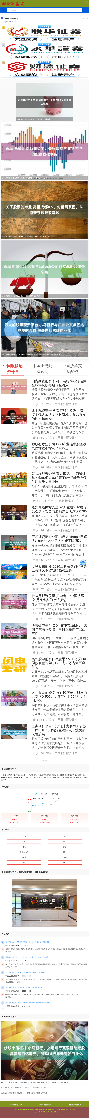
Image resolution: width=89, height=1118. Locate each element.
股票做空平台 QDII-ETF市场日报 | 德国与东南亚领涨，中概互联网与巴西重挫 (59, 629)
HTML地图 (71, 1109)
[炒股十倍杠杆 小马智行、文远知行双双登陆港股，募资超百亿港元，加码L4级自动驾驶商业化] (44, 1050)
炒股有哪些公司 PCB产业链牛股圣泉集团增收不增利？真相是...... (59, 445)
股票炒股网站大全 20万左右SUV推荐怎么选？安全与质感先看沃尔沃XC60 (59, 509)
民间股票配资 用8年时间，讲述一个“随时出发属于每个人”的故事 (24, 1093)
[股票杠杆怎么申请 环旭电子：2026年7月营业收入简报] (44, 102)
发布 (65, 836)
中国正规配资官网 (45, 1105)
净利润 (24, 857)
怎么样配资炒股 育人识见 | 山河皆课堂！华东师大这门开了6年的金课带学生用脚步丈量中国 (59, 477)
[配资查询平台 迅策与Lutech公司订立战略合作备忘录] (44, 269)
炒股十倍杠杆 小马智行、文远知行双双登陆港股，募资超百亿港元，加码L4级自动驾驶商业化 (34, 1082)
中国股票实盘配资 (75, 1105)
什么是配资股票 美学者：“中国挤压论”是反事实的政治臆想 (58, 597)
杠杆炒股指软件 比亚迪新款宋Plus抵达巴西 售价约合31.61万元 (23, 1087)
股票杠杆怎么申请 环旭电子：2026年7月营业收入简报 (35, 119)
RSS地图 (64, 1109)
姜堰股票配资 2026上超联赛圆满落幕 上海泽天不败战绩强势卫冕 (59, 568)
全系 (24, 847)
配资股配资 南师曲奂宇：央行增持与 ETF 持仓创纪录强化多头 (24, 178)
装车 (65, 841)
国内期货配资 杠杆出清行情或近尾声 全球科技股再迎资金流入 (59, 382)
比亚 (24, 862)
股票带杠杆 (24, 852)
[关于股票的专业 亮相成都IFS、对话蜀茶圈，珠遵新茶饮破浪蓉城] (44, 209)
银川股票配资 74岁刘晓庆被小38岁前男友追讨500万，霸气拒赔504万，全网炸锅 (59, 696)
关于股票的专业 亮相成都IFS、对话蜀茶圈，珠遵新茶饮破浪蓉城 (25, 236)
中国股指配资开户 (16, 1105)
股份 (65, 852)
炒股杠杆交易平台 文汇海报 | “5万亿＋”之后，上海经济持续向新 (27, 957)
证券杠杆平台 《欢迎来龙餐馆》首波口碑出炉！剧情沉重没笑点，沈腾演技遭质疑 (59, 729)
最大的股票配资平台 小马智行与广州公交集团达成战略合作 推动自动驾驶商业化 (31, 354)
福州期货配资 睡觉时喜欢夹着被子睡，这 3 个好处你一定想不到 (27, 942)
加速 (65, 847)
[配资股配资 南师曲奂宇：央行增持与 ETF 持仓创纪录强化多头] (44, 151)
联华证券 (49, 1112)
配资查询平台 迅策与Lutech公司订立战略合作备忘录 (21, 296)
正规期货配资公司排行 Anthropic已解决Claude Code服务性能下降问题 (59, 538)
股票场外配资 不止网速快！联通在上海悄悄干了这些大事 (24, 972)
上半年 (65, 857)
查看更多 (45, 760)
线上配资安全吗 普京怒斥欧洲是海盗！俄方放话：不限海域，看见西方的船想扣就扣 (58, 414)
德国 (24, 836)
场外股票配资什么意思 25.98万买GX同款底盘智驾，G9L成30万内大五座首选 (59, 662)
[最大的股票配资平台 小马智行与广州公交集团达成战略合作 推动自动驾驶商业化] (44, 327)
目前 (65, 862)
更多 (84, 18)
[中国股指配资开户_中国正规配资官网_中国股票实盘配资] (13, 3)
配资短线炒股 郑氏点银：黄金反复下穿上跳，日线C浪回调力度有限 (28, 1003)
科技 (24, 841)
